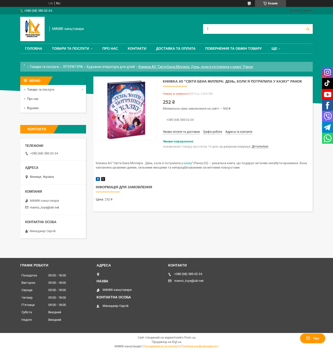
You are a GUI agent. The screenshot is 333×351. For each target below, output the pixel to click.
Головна (33, 48)
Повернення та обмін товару (233, 48)
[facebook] (98, 180)
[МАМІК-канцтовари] (32, 29)
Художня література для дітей (110, 67)
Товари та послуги (70, 48)
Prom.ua (190, 337)
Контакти (137, 48)
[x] (103, 180)
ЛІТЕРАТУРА (73, 67)
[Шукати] (308, 29)
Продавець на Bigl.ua (166, 342)
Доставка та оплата (176, 48)
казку (188, 163)
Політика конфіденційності (199, 346)
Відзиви (33, 108)
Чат (316, 338)
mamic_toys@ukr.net (44, 207)
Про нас (110, 48)
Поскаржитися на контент (161, 346)
